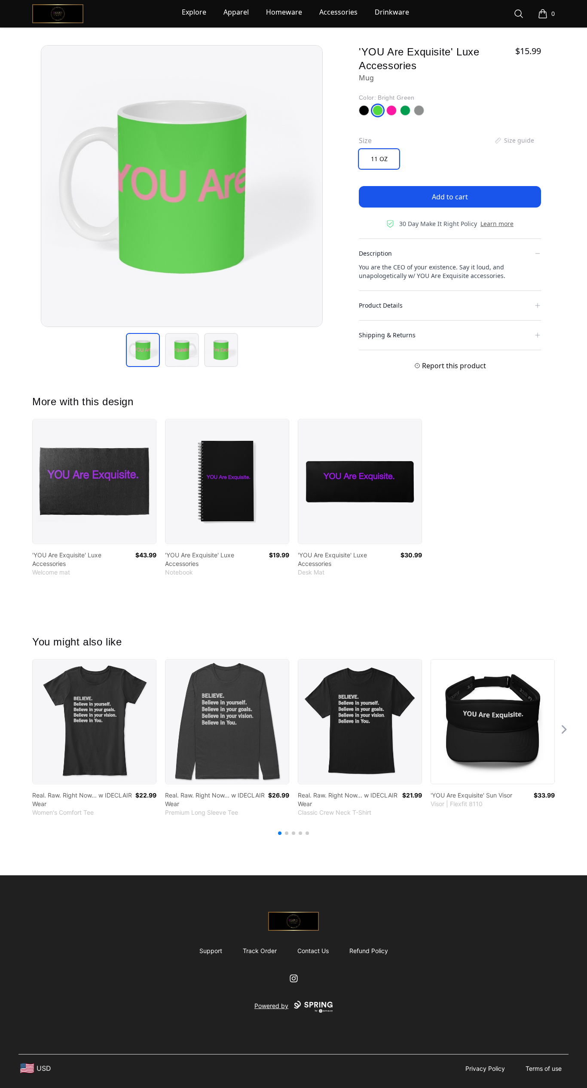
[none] (514, 140)
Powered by (271, 1005)
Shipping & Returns (387, 335)
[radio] (379, 159)
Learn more (497, 224)
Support (210, 950)
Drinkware (392, 12)
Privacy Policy (485, 1068)
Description (375, 253)
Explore (194, 12)
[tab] (143, 350)
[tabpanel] (182, 186)
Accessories (338, 12)
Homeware (284, 12)
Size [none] (365, 140)
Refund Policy (368, 950)
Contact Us (313, 950)
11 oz (379, 159)
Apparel (236, 12)
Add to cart (450, 197)
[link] (94, 481)
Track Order (260, 950)
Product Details (381, 305)
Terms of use (544, 1068)
